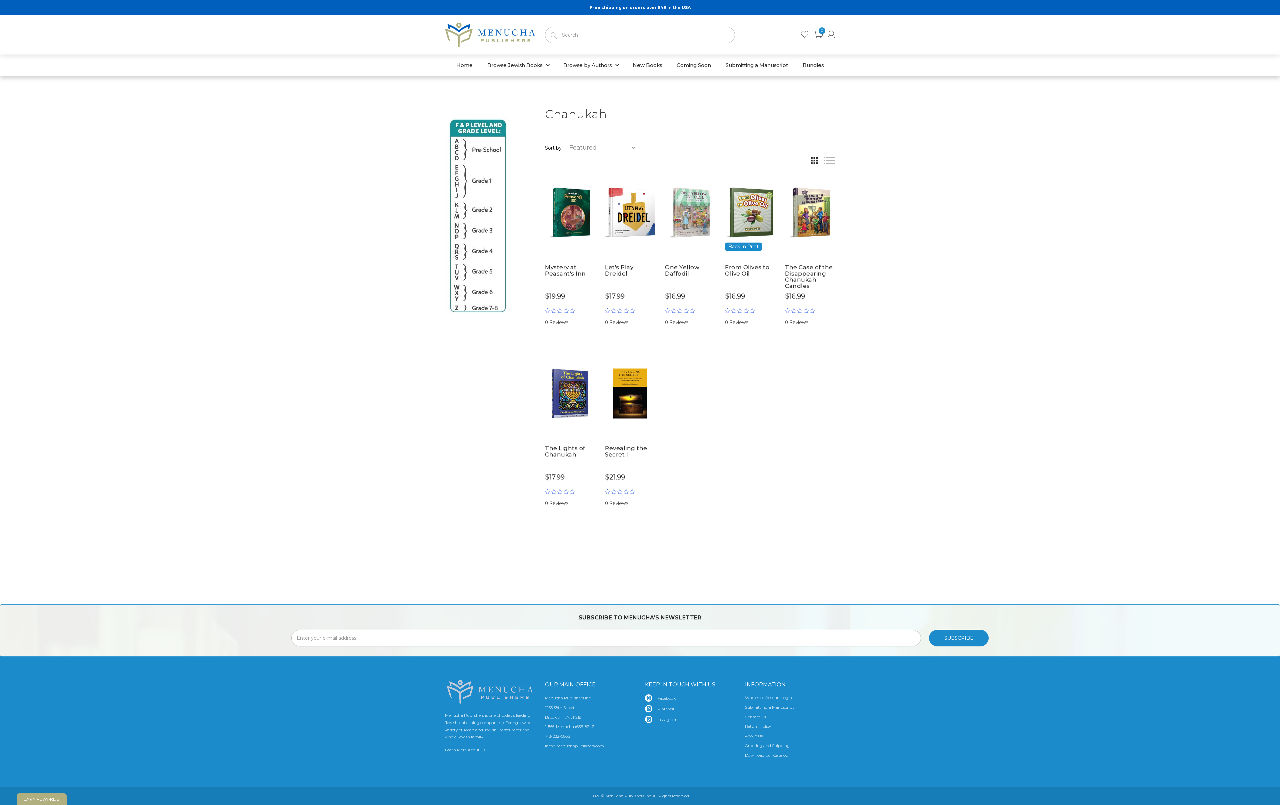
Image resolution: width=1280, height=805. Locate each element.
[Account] (831, 34)
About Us (754, 735)
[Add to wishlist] (590, 176)
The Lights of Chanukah (565, 451)
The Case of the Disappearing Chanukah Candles (809, 276)
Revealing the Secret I (626, 451)
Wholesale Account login (768, 697)
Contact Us (755, 716)
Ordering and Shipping (767, 745)
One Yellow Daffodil (682, 270)
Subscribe (958, 638)
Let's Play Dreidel (619, 270)
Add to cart (570, 312)
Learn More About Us (465, 749)
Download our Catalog (766, 755)
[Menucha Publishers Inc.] (490, 33)
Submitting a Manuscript (769, 707)
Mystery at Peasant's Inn (565, 270)
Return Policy (758, 726)
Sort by (553, 148)
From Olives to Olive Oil (747, 270)
